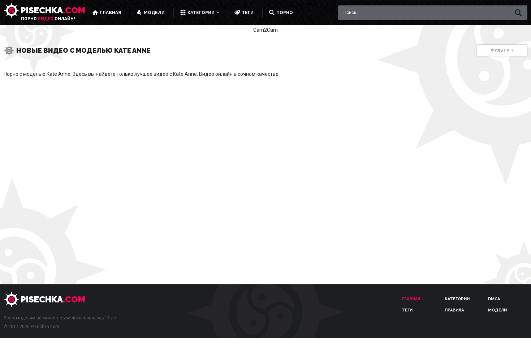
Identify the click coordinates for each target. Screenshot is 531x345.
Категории (457, 299)
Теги (407, 310)
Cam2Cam (265, 30)
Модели (497, 310)
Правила (454, 310)
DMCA (494, 299)
